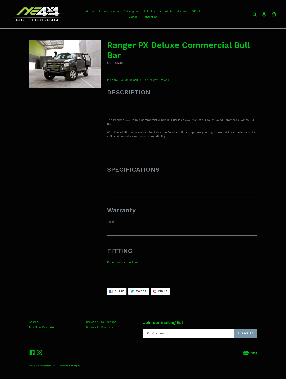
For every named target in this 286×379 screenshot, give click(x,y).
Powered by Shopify (70, 366)
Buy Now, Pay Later (42, 327)
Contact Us (150, 16)
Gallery (182, 11)
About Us (166, 11)
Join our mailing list (163, 322)
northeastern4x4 (46, 366)
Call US (138, 79)
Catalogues (131, 11)
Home (90, 11)
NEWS (196, 11)
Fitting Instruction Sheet (123, 262)
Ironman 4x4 (108, 11)
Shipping (149, 11)
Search (33, 321)
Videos (133, 16)
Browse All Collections (101, 321)
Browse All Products (99, 327)
